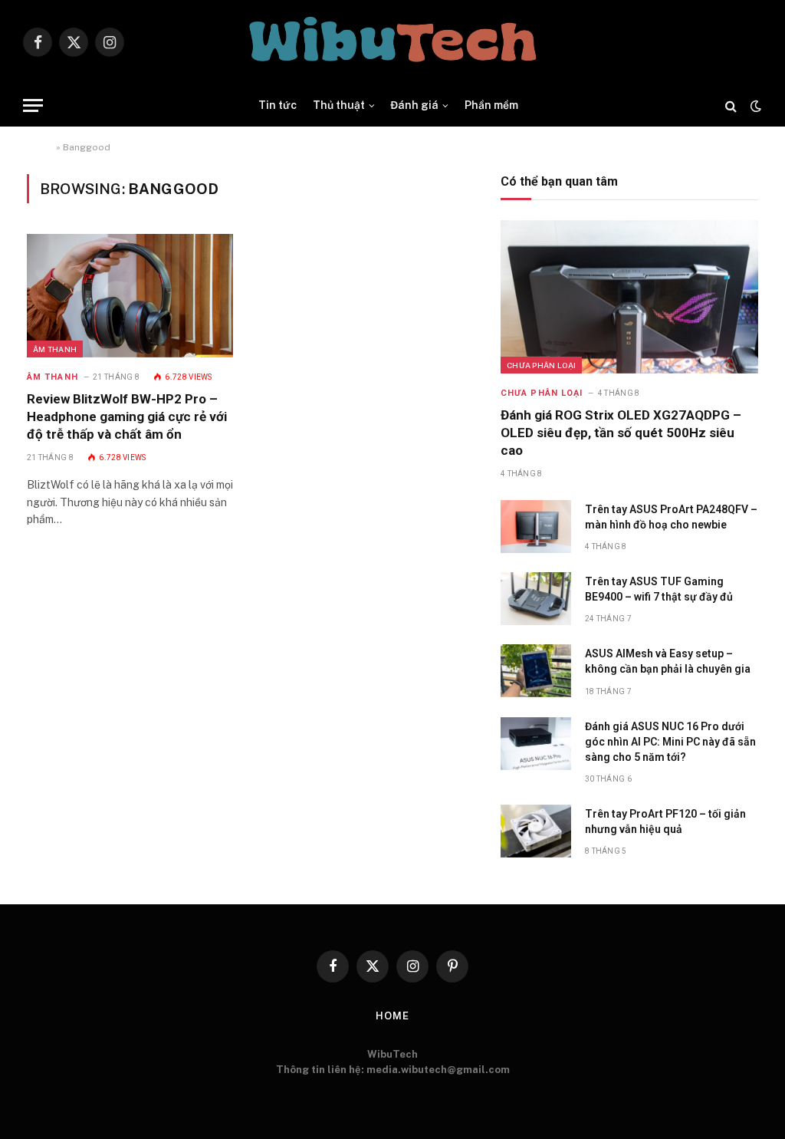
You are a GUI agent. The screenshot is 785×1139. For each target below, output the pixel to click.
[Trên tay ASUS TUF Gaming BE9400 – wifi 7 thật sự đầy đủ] (536, 598)
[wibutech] (392, 42)
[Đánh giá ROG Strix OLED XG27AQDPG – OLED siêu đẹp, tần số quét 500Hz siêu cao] (629, 297)
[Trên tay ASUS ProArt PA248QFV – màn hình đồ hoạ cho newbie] (536, 526)
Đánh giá (414, 105)
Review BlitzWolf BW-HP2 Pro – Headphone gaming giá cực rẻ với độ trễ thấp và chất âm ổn (127, 416)
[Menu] (33, 105)
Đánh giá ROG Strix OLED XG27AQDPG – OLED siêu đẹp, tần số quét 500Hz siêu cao (621, 432)
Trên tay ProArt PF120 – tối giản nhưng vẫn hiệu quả (665, 821)
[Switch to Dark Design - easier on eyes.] (754, 106)
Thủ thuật (339, 105)
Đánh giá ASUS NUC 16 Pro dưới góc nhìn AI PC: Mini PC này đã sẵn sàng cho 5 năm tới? (670, 741)
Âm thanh (55, 349)
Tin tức (277, 105)
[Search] (731, 105)
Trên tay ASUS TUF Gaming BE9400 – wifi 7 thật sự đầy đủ (659, 589)
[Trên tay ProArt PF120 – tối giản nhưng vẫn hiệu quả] (536, 831)
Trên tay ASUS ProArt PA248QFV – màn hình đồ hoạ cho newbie (671, 517)
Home (40, 147)
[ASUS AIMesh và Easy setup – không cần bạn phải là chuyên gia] (536, 670)
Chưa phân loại (541, 365)
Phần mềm (491, 105)
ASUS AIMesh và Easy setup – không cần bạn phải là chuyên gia (668, 661)
